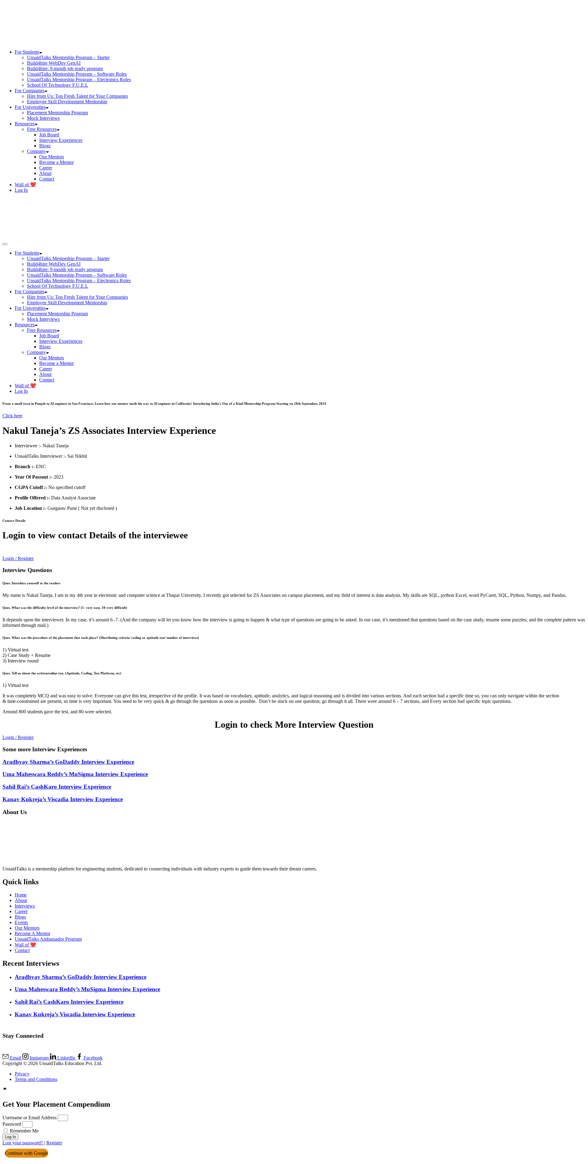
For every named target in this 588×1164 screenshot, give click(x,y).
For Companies (29, 90)
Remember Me (24, 1130)
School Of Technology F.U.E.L (57, 85)
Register (54, 1142)
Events (21, 922)
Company (36, 151)
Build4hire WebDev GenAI (54, 63)
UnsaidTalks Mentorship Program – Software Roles (77, 74)
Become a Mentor (56, 162)
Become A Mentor (32, 933)
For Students (27, 52)
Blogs (45, 145)
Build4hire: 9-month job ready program (65, 68)
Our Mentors (51, 156)
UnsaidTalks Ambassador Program (48, 939)
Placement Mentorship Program (57, 112)
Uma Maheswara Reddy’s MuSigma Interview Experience (75, 774)
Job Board (49, 134)
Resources (25, 123)
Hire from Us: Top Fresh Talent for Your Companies (77, 96)
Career (45, 167)
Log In (21, 190)
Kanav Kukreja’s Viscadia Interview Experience (62, 799)
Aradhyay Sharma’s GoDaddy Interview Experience (68, 762)
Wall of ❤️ (25, 184)
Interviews (25, 905)
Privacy (22, 1073)
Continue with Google (26, 1153)
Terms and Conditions (36, 1079)
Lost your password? (23, 1142)
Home (21, 894)
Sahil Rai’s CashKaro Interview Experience (56, 786)
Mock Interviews (43, 118)
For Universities (30, 107)
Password (11, 1124)
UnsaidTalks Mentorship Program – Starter (68, 57)
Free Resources (42, 129)
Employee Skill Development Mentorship (67, 101)
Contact (46, 178)
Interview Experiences (60, 140)
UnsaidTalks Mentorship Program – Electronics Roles (79, 79)
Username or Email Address (29, 1117)
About (45, 173)
